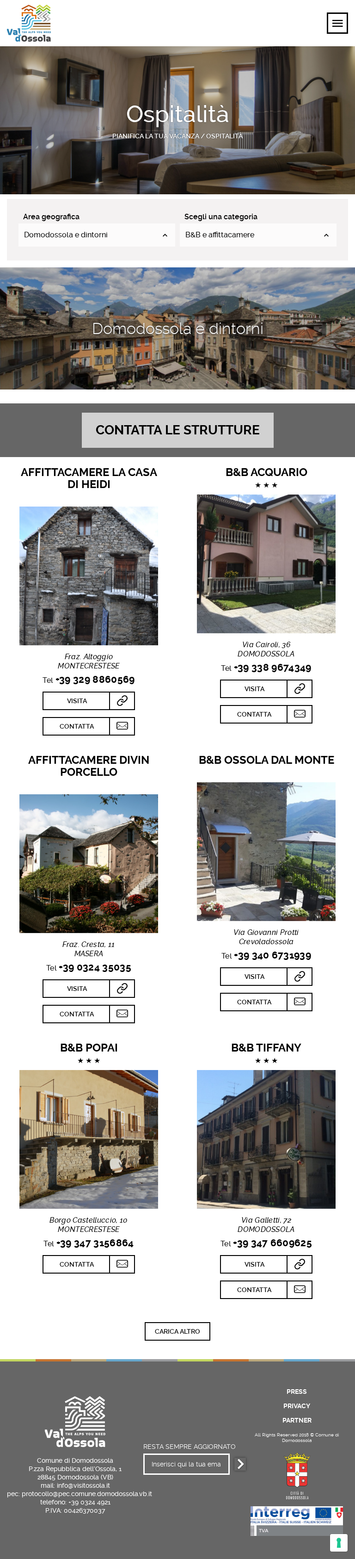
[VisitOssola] (29, 23)
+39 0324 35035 (95, 967)
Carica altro (177, 1331)
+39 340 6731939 (272, 955)
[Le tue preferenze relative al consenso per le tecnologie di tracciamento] (339, 1543)
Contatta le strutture (178, 430)
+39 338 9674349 (273, 667)
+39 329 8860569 (95, 679)
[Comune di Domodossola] (297, 1474)
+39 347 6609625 (272, 1243)
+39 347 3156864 (95, 1243)
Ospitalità (224, 136)
